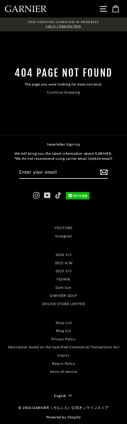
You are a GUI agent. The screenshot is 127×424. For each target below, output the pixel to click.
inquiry (63, 355)
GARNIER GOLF (63, 295)
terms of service (63, 371)
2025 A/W (64, 263)
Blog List (63, 330)
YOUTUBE (63, 227)
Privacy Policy (63, 339)
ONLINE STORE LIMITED (63, 304)
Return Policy (63, 363)
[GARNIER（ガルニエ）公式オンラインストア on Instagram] (36, 195)
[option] (63, 24)
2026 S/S (64, 254)
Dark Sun (63, 287)
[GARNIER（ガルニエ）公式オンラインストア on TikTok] (58, 195)
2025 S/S (64, 271)
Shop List (63, 322)
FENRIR (63, 279)
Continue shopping (63, 92)
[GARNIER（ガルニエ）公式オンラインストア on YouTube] (47, 195)
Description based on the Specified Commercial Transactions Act (63, 347)
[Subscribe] (104, 172)
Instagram (63, 236)
